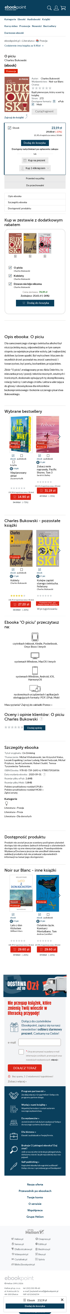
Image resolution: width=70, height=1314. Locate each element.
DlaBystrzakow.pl (23, 1249)
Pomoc (47, 704)
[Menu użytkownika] (56, 8)
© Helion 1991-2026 (13, 1283)
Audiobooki (33, 19)
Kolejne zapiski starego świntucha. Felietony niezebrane (47, 585)
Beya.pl (42, 1254)
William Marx (16, 931)
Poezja (20, 807)
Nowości (37, 26)
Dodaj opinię (34, 727)
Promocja (11, 71)
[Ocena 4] (43, 88)
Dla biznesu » (28, 1131)
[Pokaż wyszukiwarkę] (49, 8)
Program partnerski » (33, 1091)
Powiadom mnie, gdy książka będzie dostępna (47, 603)
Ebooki (21, 19)
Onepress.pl (44, 1239)
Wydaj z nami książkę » (34, 1104)
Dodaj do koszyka (35, 142)
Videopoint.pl (21, 1254)
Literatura (9, 807)
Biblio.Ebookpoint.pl (25, 1264)
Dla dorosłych (24, 816)
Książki (46, 19)
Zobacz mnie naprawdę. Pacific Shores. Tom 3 (47, 469)
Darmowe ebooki (14, 32)
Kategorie (10, 19)
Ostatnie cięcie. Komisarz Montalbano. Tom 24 (47, 930)
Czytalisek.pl (21, 1259)
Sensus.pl (19, 1244)
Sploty (41, 1259)
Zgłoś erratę (11, 792)
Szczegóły (17, 202)
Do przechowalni (35, 185)
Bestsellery (49, 26)
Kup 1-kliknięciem (35, 168)
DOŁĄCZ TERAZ (24, 1068)
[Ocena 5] (46, 88)
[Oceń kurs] (13, 727)
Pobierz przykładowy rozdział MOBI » (23, 789)
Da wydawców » (30, 1118)
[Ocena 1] (33, 88)
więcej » (54, 1059)
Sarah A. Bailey (43, 475)
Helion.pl (19, 1239)
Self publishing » (30, 1161)
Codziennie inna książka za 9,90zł (22, 45)
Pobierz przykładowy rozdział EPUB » (23, 786)
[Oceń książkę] (48, 88)
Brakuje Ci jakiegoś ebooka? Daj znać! (39, 1147)
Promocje (24, 26)
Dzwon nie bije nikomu (28, 283)
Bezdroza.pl (44, 1249)
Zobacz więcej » (17, 1081)
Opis (14, 196)
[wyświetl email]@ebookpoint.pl (44, 1291)
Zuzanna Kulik (16, 478)
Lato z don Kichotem (16, 927)
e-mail (12, 1042)
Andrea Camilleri (44, 934)
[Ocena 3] (39, 88)
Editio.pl (42, 1244)
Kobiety (19, 275)
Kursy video (11, 26)
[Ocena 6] (50, 88)
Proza (20, 812)
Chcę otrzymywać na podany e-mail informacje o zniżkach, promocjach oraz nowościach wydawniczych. (44, 1055)
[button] (59, 436)
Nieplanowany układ (18, 474)
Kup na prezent (36, 160)
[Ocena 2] (36, 88)
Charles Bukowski (50, 78)
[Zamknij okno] (62, 1300)
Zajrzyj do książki (14, 117)
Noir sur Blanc (56, 81)
